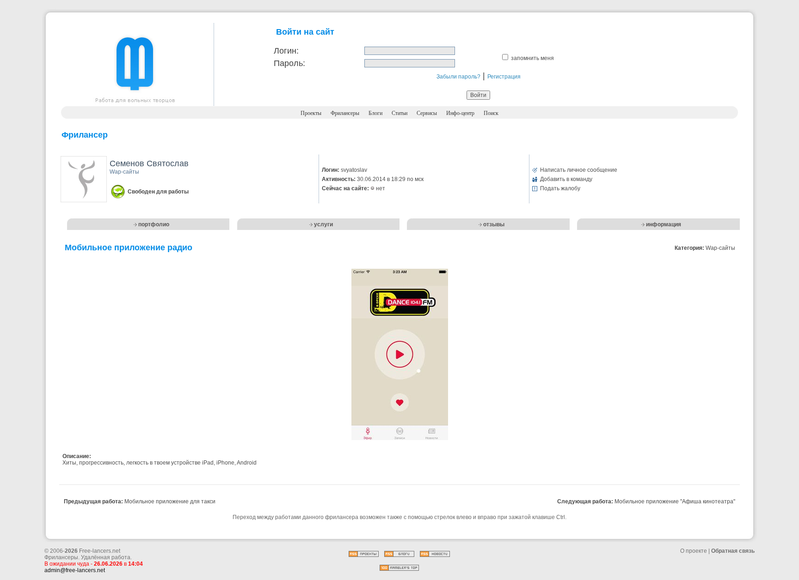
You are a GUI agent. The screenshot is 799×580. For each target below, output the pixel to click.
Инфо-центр (460, 113)
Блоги (375, 113)
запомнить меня (532, 58)
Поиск (491, 113)
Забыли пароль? (458, 76)
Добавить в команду (566, 179)
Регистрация (504, 76)
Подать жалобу (560, 188)
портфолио (153, 224)
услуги (323, 224)
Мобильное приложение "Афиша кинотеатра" (675, 501)
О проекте (693, 551)
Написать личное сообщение (578, 170)
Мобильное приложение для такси (169, 501)
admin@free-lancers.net (74, 570)
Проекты (311, 113)
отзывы (493, 224)
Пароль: (289, 63)
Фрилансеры (345, 113)
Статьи (399, 113)
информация (663, 224)
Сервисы (427, 113)
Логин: (286, 50)
